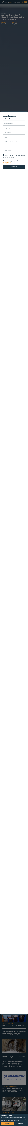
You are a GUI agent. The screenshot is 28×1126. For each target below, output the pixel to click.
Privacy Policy (7, 163)
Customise (20, 1123)
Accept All (7, 1123)
